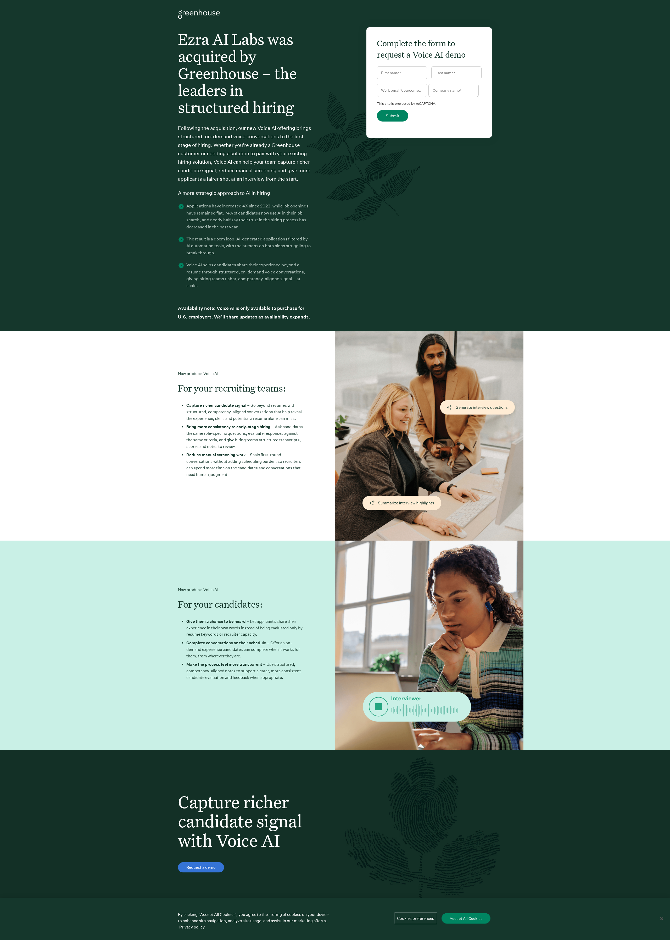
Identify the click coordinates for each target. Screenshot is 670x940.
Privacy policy (192, 927)
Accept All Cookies (466, 918)
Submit (392, 115)
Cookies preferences (415, 918)
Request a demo (201, 867)
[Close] (661, 919)
